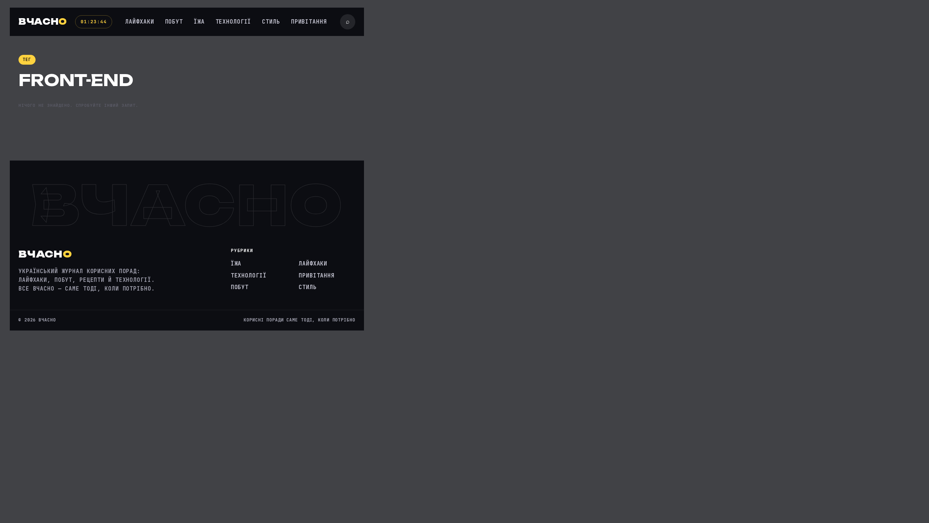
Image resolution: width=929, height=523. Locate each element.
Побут (174, 21)
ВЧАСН (43, 21)
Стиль (271, 21)
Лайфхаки (139, 21)
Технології (233, 21)
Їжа (199, 21)
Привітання (309, 21)
